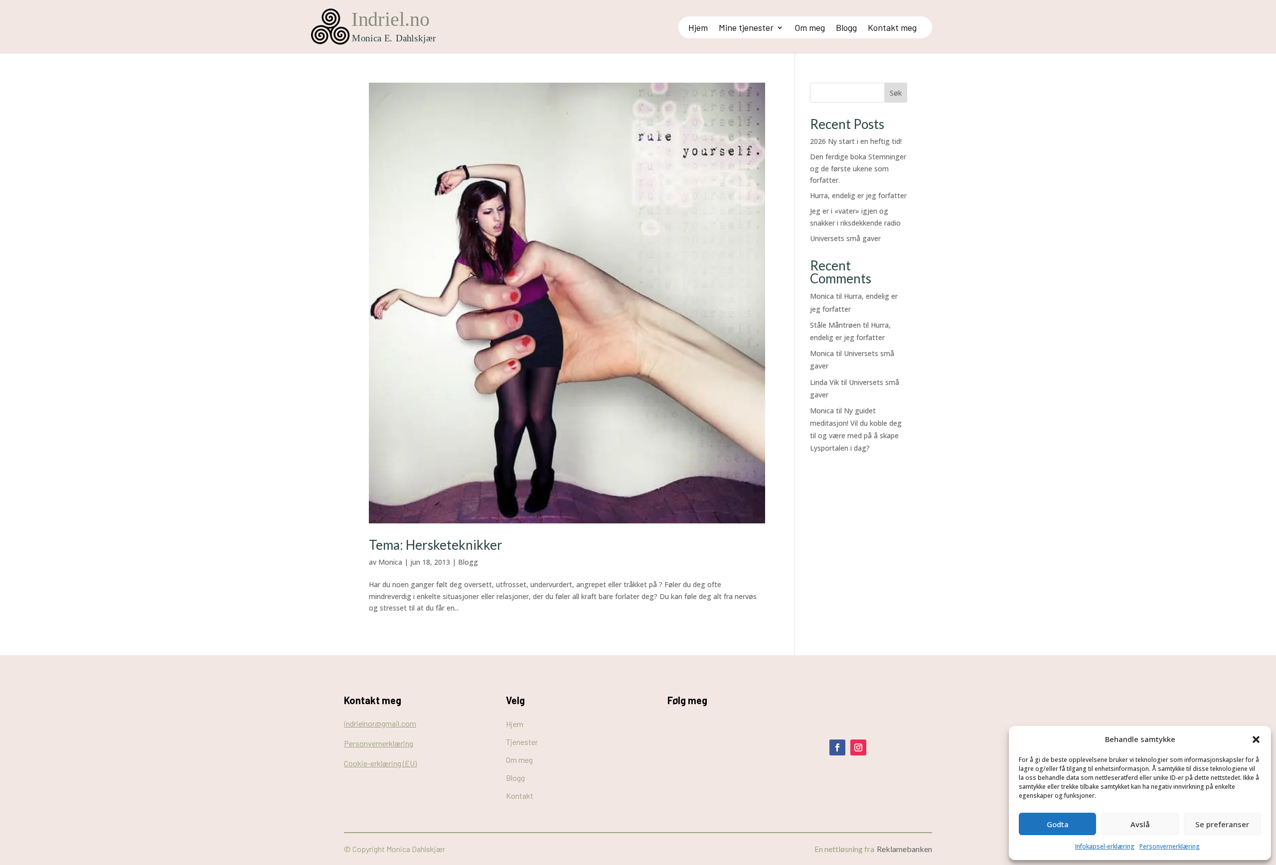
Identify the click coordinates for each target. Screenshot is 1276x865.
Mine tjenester (746, 28)
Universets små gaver (845, 238)
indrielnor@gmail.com (380, 723)
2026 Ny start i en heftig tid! (856, 141)
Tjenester (522, 741)
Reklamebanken (904, 849)
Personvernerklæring (1169, 846)
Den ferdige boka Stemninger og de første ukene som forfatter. (858, 168)
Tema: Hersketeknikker (435, 545)
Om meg (810, 28)
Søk (896, 93)
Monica (390, 562)
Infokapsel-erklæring (1104, 846)
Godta (1058, 824)
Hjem (698, 28)
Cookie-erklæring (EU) (380, 763)
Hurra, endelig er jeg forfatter (858, 195)
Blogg (846, 28)
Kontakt (519, 795)
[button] (1256, 739)
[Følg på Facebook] (837, 747)
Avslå (1140, 824)
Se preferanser (1222, 824)
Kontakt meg (892, 28)
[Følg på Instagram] (858, 747)
